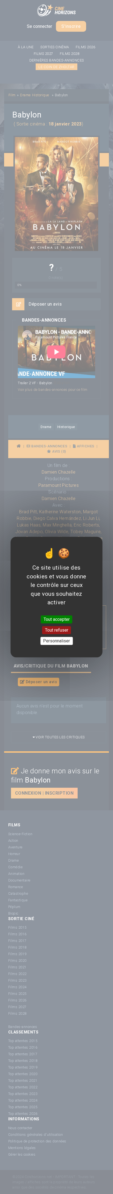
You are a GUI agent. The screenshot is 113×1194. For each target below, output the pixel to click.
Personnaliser (56, 640)
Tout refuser (56, 630)
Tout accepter (57, 619)
